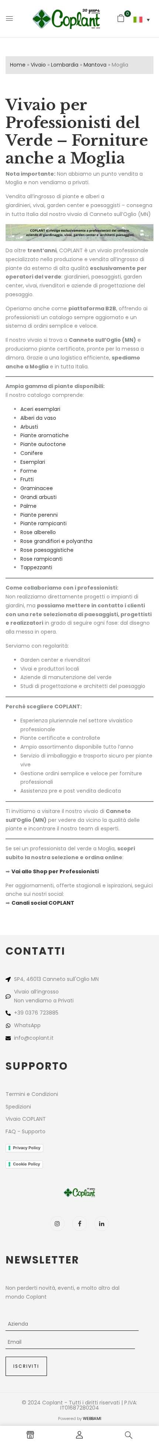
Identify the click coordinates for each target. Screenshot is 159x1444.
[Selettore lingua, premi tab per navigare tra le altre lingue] (141, 19)
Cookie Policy (26, 1164)
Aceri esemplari (40, 409)
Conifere (31, 453)
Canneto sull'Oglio (66, 979)
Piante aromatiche (44, 435)
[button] (121, 18)
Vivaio (38, 64)
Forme (28, 471)
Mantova (95, 64)
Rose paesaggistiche (47, 550)
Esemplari (32, 462)
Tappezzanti (36, 567)
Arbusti (29, 427)
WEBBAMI (92, 1418)
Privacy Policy (26, 1147)
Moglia (97, 158)
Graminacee (36, 488)
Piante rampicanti (43, 523)
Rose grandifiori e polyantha (56, 541)
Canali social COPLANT (42, 903)
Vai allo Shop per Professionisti (55, 871)
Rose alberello (38, 532)
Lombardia (64, 64)
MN (95, 979)
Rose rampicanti (41, 559)
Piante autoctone (43, 444)
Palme (28, 506)
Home (18, 64)
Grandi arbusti (38, 497)
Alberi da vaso (38, 418)
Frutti (27, 479)
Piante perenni (39, 515)
